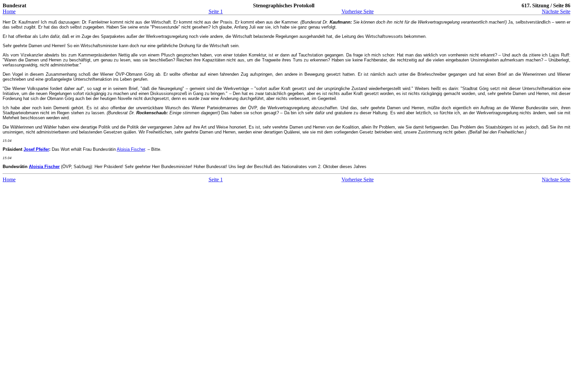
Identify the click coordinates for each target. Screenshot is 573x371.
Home (9, 11)
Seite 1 (216, 11)
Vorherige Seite (358, 11)
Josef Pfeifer (36, 149)
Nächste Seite (556, 11)
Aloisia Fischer (131, 149)
